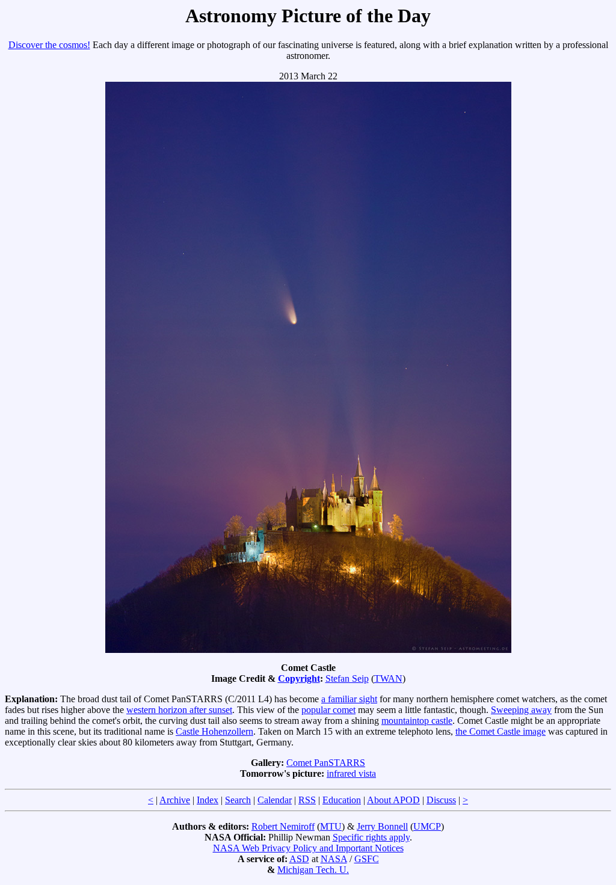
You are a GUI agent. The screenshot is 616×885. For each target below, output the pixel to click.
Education (341, 800)
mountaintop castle (416, 720)
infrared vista (351, 773)
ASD (299, 859)
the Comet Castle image (500, 731)
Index (207, 800)
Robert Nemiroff (283, 826)
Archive (174, 800)
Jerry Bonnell (382, 826)
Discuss (441, 800)
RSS (307, 800)
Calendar (274, 800)
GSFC (366, 859)
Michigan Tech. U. (313, 870)
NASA (334, 859)
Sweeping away (521, 710)
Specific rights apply (371, 837)
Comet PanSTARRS (325, 763)
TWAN (388, 678)
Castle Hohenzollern (214, 731)
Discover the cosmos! (49, 45)
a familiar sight (349, 699)
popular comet (328, 710)
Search (238, 800)
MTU (331, 826)
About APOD (393, 800)
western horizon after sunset (179, 710)
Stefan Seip (347, 678)
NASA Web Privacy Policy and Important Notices (308, 848)
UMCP (427, 826)
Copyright (299, 678)
